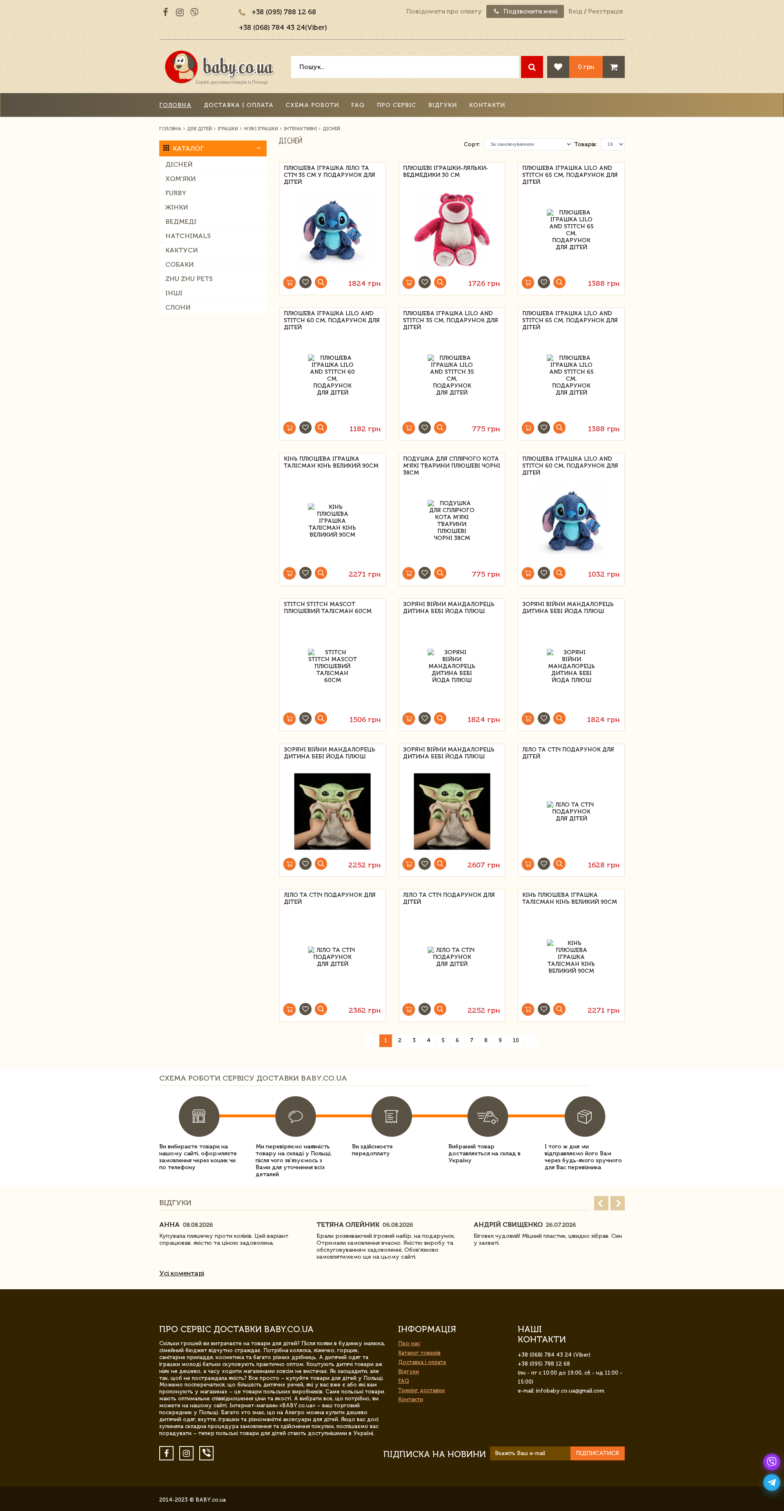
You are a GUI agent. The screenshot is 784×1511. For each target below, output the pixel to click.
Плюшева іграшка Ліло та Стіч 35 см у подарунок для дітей (329, 174)
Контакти (487, 105)
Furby (175, 193)
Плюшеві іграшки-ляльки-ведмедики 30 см (445, 171)
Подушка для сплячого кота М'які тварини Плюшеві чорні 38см (451, 464)
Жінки (176, 207)
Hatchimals (188, 236)
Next (617, 1203)
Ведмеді (180, 221)
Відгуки (442, 105)
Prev (601, 1203)
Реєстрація (605, 11)
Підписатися (597, 1453)
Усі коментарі (181, 1273)
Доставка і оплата (239, 105)
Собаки (179, 264)
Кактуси (181, 250)
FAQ (358, 105)
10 (516, 1040)
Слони (178, 307)
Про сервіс (396, 105)
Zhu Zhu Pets (189, 279)
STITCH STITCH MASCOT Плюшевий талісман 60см (328, 608)
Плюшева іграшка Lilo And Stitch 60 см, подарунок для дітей (332, 319)
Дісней (179, 164)
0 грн (586, 67)
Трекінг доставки (421, 1390)
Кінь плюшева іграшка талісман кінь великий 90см (331, 462)
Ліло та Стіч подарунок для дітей (568, 753)
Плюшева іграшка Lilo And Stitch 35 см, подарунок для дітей (450, 319)
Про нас (409, 1343)
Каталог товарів (419, 1353)
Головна (175, 105)
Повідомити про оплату (444, 11)
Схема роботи (312, 105)
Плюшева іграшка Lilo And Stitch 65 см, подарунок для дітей (570, 174)
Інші (174, 293)
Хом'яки (180, 179)
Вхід (575, 11)
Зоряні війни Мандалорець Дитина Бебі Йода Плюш (448, 608)
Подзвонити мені (530, 11)
